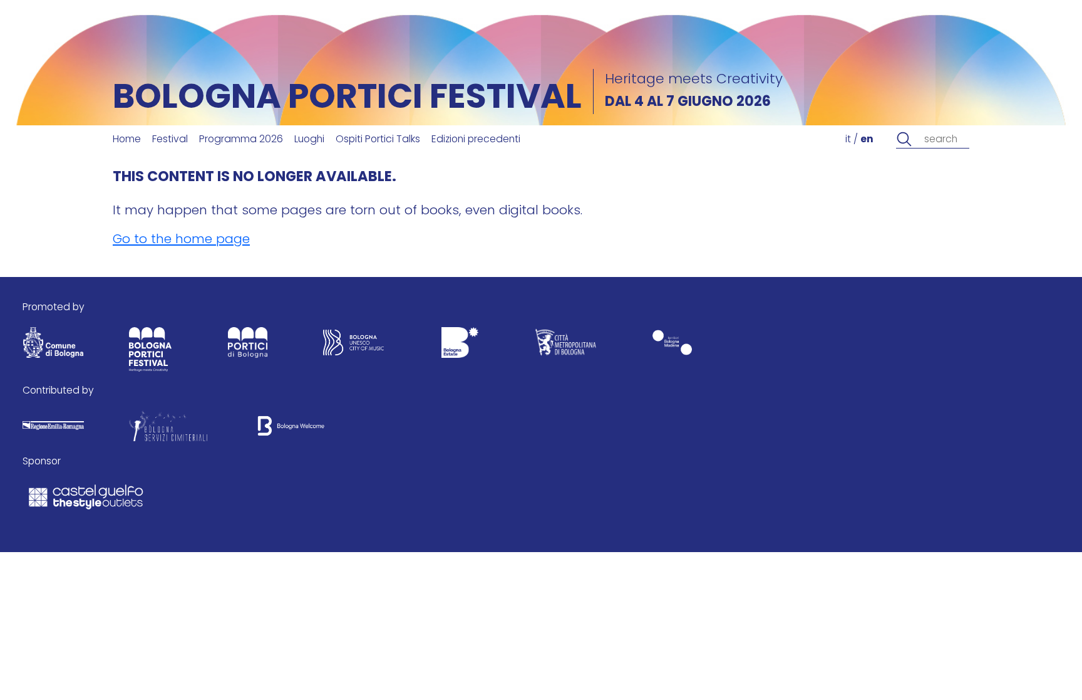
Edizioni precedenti (475, 140)
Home (127, 140)
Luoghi (309, 140)
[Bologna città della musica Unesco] (353, 345)
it (848, 140)
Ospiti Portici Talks (378, 140)
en (866, 140)
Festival (170, 140)
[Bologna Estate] (459, 345)
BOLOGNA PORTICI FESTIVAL (347, 99)
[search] (904, 139)
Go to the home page (181, 240)
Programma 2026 (241, 140)
